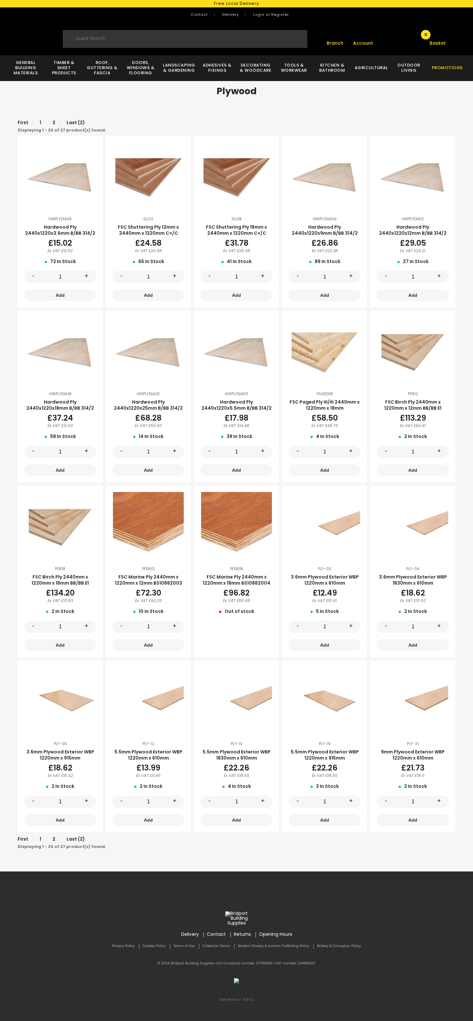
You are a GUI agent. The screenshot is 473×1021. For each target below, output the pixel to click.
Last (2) (76, 123)
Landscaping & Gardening (179, 68)
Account (363, 43)
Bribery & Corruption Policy (339, 946)
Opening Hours (275, 934)
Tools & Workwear (294, 68)
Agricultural (370, 68)
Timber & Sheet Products (64, 68)
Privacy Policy (123, 946)
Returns (242, 934)
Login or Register (271, 15)
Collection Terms (216, 946)
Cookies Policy (154, 946)
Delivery (230, 15)
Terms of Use (184, 946)
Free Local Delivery (236, 4)
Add (60, 295)
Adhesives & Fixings (217, 68)
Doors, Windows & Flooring (141, 68)
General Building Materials (26, 68)
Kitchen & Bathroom (332, 68)
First (23, 123)
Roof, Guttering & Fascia (102, 68)
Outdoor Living (408, 68)
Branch (335, 43)
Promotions (447, 68)
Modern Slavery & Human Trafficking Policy (273, 946)
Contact (199, 15)
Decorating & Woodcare (255, 68)
